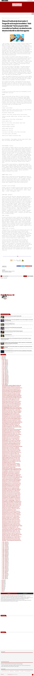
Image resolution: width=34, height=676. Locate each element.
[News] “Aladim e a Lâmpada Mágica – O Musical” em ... (11, 500)
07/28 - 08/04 (4, 543)
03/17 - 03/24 (4, 566)
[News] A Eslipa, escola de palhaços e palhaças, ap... (11, 473)
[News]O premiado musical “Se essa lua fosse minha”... (11, 539)
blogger (25, 276)
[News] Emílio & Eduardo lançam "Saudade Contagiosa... (11, 412)
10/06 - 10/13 (4, 374)
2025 (2, 357)
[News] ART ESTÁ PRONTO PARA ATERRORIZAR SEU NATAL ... (11, 391)
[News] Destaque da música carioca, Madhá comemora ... (12, 529)
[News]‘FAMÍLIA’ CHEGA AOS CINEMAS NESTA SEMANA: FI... (11, 489)
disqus (28, 276)
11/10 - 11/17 (4, 368)
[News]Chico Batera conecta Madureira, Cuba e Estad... (11, 461)
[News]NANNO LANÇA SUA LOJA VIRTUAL (8, 462)
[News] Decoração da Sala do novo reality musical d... (11, 490)
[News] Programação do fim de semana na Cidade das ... (11, 390)
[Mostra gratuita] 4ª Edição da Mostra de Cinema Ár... (11, 519)
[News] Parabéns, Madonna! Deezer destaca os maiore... (11, 401)
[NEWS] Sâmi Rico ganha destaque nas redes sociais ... (11, 458)
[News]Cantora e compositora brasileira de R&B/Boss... (11, 480)
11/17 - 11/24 (4, 367)
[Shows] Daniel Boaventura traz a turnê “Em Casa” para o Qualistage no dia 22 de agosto (18, 350)
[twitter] (28, 1)
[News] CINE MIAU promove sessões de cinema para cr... (11, 484)
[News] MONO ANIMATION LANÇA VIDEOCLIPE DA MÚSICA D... (12, 395)
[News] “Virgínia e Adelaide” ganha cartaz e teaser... (11, 398)
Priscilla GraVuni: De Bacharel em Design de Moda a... (11, 478)
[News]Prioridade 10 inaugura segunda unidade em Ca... (11, 505)
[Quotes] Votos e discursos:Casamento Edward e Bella (13, 316)
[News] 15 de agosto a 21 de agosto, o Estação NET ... (11, 447)
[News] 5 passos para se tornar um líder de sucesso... (11, 523)
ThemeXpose (5, 674)
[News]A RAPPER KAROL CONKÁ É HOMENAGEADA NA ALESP (11, 469)
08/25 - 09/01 (4, 381)
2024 (2, 358)
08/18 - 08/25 (4, 383)
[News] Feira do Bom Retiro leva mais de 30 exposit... (11, 463)
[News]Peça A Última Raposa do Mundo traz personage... (11, 503)
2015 (2, 589)
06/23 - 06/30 (4, 549)
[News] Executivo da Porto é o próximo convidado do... (11, 513)
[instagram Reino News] (30, 1)
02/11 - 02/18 (4, 572)
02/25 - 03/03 (4, 570)
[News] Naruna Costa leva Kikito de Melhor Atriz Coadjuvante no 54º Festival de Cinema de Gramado (18, 347)
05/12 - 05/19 (4, 556)
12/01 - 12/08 (4, 364)
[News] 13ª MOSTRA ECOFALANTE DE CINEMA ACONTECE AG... (12, 397)
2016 (2, 588)
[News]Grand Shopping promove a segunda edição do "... (12, 536)
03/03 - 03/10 (4, 568)
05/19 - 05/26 (4, 555)
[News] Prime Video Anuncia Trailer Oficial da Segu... (11, 448)
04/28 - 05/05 (4, 559)
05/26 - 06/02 (4, 554)
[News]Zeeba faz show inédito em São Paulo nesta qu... (11, 524)
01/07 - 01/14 (4, 578)
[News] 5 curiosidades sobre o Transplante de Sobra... (11, 517)
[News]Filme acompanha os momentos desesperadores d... (12, 387)
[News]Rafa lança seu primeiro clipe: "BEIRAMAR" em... (11, 425)
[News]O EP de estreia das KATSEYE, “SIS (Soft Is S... (10, 435)
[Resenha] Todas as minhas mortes (8, 428)
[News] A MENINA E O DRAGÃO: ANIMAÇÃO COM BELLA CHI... (11, 385)
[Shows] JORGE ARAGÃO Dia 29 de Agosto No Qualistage (12, 663)
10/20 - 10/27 (4, 372)
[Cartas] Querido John (8, 334)
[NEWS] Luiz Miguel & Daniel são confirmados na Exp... (11, 457)
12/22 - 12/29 (4, 361)
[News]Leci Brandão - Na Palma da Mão (8, 467)
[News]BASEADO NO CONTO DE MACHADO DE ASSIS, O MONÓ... (12, 525)
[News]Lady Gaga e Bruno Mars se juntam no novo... (11, 413)
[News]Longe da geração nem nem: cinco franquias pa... (11, 431)
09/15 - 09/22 (4, 378)
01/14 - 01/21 (4, 577)
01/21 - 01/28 (4, 576)
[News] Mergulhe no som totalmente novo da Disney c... (11, 440)
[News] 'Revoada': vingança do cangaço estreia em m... (11, 442)
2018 (2, 586)
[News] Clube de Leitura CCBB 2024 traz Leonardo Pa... (11, 386)
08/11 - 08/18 (4, 384)
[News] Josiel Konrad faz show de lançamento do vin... (11, 389)
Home (3, 17)
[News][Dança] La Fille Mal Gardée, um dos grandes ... (11, 472)
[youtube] (29, 1)
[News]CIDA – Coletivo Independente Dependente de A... (11, 540)
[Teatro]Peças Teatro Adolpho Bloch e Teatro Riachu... (11, 528)
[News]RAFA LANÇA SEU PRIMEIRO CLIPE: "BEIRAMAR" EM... (11, 475)
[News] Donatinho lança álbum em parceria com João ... (11, 468)
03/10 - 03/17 (4, 567)
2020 (2, 583)
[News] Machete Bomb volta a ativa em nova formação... (12, 434)
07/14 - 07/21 (4, 545)
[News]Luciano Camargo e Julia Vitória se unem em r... (11, 508)
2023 (2, 580)
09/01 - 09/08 (4, 380)
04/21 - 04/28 (4, 560)
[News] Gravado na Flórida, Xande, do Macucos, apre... (11, 441)
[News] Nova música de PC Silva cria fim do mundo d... (11, 436)
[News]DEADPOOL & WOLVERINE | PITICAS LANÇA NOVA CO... (12, 501)
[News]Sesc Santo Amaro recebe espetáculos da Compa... (12, 534)
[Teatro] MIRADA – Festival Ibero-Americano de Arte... (11, 470)
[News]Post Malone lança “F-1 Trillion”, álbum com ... (11, 439)
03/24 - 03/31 (4, 565)
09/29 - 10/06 (4, 375)
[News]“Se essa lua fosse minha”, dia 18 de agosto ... (11, 516)
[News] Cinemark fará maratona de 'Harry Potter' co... (11, 445)
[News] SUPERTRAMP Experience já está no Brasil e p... (11, 414)
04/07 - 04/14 (4, 562)
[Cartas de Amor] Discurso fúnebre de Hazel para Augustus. (14, 331)
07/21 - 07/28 (4, 544)
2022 (2, 581)
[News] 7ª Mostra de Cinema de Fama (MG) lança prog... (11, 403)
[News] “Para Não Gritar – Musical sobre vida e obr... (11, 535)
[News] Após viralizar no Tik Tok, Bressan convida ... (11, 518)
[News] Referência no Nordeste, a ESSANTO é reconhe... (11, 512)
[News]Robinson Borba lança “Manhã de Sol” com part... (11, 420)
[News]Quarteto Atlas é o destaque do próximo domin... (11, 456)
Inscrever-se (25, 593)
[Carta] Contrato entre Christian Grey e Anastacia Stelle (13, 327)
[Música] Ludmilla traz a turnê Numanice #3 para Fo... (11, 511)
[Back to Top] (32, 674)
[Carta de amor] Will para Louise (10, 323)
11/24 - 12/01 (4, 366)
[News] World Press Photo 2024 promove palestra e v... (11, 451)
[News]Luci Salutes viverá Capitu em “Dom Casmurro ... (11, 402)
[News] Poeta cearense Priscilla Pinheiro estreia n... (11, 400)
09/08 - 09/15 (4, 379)
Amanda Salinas (15, 674)
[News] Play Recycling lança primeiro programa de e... (11, 485)
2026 (2, 356)
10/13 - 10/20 (4, 373)
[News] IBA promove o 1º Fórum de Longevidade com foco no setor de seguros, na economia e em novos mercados (19, 320)
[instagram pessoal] (31, 1)
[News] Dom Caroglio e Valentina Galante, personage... (11, 450)
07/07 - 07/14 (4, 546)
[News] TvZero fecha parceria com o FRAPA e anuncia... (11, 494)
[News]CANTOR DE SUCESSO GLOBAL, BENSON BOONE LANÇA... (12, 422)
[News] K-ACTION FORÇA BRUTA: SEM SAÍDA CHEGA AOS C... (12, 396)
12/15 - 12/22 (4, 362)
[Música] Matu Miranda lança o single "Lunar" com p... (11, 530)
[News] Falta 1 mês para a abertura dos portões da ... (11, 491)
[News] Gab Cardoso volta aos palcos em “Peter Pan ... (11, 531)
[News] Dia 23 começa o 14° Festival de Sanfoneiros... (11, 481)
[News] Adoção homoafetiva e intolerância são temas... (11, 483)
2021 (2, 582)
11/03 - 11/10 (4, 369)
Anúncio (8, 593)
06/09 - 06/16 (4, 551)
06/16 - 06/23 (4, 550)
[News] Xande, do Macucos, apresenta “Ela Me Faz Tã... (11, 533)
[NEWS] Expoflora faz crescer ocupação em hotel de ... (11, 459)
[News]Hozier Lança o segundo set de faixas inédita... (11, 430)
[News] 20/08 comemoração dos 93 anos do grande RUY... (12, 429)
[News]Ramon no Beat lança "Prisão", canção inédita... (11, 409)
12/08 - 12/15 (4, 363)
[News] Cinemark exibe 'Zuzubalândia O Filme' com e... (11, 496)
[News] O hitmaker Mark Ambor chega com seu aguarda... (12, 411)
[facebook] (27, 1)
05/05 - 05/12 (4, 557)
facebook (31, 276)
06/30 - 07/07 (4, 548)
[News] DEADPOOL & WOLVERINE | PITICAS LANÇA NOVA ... (11, 497)
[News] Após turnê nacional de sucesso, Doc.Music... (11, 486)
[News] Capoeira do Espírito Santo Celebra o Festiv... (11, 522)
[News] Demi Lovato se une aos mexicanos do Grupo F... (11, 419)
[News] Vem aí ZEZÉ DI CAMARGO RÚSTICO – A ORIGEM (11, 464)
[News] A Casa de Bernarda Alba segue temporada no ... (11, 392)
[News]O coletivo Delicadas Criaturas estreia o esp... (11, 506)
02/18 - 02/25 (4, 571)
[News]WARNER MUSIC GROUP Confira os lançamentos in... (12, 407)
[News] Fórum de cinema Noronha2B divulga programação (12, 446)
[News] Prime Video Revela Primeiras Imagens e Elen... (11, 495)
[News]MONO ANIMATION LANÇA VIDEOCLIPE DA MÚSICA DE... (12, 408)
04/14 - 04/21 (4, 561)
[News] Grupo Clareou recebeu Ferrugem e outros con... (11, 452)
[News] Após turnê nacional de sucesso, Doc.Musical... (11, 492)
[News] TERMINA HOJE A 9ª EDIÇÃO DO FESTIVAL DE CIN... (11, 423)
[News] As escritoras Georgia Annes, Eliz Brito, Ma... (10, 453)
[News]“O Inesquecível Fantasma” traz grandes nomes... (12, 502)
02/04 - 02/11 (4, 573)
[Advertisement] (6, 306)
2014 (2, 591)
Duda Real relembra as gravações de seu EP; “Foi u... (11, 424)
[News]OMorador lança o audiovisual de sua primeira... (11, 417)
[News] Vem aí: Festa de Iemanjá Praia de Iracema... (11, 507)
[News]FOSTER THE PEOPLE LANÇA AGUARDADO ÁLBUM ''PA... (12, 418)
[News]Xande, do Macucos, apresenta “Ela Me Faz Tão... (11, 474)
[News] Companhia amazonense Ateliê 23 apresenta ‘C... (11, 479)
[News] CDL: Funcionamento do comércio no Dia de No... (11, 514)
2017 (2, 587)
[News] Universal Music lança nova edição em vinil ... (11, 406)
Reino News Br (8, 295)
